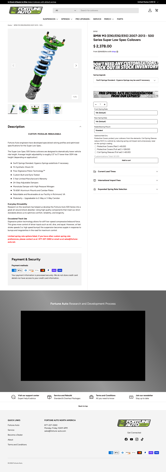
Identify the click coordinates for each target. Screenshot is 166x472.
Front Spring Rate (101, 109)
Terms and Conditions (17, 444)
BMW (95, 31)
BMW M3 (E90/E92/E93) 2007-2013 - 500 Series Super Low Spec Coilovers (28, 25)
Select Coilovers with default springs (32, 2)
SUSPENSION (49, 19)
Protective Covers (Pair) (111, 146)
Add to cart (126, 160)
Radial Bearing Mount (102, 127)
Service (11, 430)
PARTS (120, 19)
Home (10, 25)
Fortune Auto (13, 425)
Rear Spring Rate (100, 118)
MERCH (107, 19)
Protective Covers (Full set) (113, 149)
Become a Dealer (15, 435)
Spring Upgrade (99, 75)
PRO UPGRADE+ (83, 19)
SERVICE (97, 19)
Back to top (83, 406)
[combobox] (96, 10)
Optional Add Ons (101, 136)
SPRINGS (65, 19)
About (10, 440)
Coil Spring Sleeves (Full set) (114, 152)
